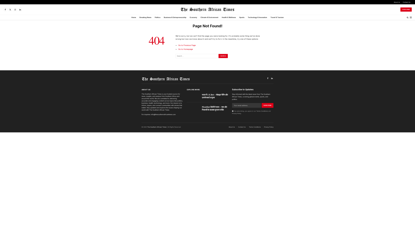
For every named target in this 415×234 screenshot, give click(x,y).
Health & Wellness (229, 17)
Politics (157, 17)
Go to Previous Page (187, 45)
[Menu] (411, 17)
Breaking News (145, 17)
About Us (397, 2)
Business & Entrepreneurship (175, 17)
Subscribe (406, 9)
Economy (193, 17)
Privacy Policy (236, 113)
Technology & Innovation (257, 17)
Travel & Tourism (277, 17)
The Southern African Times (156, 127)
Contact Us (406, 2)
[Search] (407, 17)
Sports (241, 17)
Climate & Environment (209, 17)
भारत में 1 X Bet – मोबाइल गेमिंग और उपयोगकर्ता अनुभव (215, 96)
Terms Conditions (262, 111)
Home (133, 17)
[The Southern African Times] (207, 9)
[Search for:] (197, 56)
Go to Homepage (185, 49)
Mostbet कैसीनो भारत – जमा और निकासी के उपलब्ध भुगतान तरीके (214, 108)
